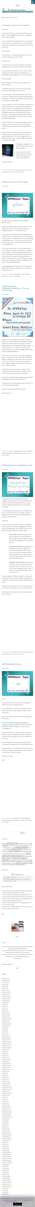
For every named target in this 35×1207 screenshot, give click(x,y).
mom (29, 847)
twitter (18, 863)
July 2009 (4, 1142)
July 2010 (4, 1121)
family (11, 845)
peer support (14, 851)
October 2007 (5, 1184)
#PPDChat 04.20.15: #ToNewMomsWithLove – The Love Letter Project (15, 288)
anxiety (25, 843)
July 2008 (4, 1166)
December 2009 (6, 1132)
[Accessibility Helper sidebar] (33, 2)
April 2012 (4, 1079)
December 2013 (6, 1041)
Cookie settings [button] (24, 1201)
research (13, 861)
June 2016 (4, 984)
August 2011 (5, 1095)
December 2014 (6, 1018)
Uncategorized (17, 170)
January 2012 (5, 1085)
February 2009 (5, 1152)
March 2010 (5, 1128)
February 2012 (5, 1083)
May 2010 (4, 1124)
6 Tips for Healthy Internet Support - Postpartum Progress (16, 894)
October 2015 (5, 1000)
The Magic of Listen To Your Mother (16, 25)
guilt (14, 845)
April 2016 (4, 988)
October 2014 (5, 1022)
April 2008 (4, 1172)
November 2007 (6, 1182)
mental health (8, 820)
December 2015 (6, 996)
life (5, 847)
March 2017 (5, 978)
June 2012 (4, 1075)
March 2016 (5, 990)
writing (23, 864)
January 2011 (5, 1109)
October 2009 (5, 1136)
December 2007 (6, 1180)
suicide (3, 863)
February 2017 (5, 980)
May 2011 (4, 1101)
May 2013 (4, 1053)
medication (11, 847)
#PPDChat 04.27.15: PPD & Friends (15, 182)
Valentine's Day (5, 864)
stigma (30, 861)
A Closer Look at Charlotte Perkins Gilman (14, 892)
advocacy (21, 843)
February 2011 (5, 1107)
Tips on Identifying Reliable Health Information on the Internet (17, 896)
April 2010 (4, 1126)
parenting (5, 851)
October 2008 (5, 1160)
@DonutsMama (8, 266)
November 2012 (6, 1065)
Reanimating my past (13, 908)
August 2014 (5, 1025)
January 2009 (5, 1154)
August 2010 (5, 1119)
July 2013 (4, 1051)
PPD (13, 820)
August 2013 (5, 1049)
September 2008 (6, 1162)
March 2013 (5, 1057)
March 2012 (5, 1081)
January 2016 (5, 994)
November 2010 (6, 1113)
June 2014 (4, 1029)
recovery (8, 861)
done (3, 820)
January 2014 (5, 1039)
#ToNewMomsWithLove (8, 453)
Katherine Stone (25, 845)
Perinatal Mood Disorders (19, 853)
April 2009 (4, 1148)
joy (21, 845)
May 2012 (4, 1077)
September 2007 (6, 1186)
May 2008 (4, 1170)
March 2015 (5, 1012)
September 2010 (6, 1117)
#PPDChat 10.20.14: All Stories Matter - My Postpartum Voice (16, 898)
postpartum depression (16, 854)
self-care (19, 861)
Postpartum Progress (15, 860)
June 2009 (4, 1144)
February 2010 (5, 1130)
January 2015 (5, 1016)
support (8, 863)
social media (25, 861)
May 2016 (4, 986)
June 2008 (4, 1168)
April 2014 (4, 1033)
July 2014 (4, 1027)
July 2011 (4, 1097)
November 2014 (6, 1020)
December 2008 (6, 1156)
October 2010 (5, 1115)
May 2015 (4, 1008)
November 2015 (6, 998)
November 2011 (6, 1089)
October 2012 (5, 1067)
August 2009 (5, 1140)
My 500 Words (26, 849)
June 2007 (4, 1192)
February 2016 (5, 992)
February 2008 (5, 1176)
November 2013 (6, 1043)
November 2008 (6, 1158)
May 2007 (4, 1194)
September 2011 (6, 1093)
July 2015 (4, 1004)
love (7, 847)
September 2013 (6, 1047)
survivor (13, 863)
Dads (28, 843)
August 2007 (5, 1188)
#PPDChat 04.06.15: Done (11, 664)
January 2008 (5, 1178)
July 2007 (4, 1190)
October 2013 (5, 1045)
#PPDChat (16, 274)
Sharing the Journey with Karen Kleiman (11, 900)
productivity (18, 820)
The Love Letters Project (20, 453)
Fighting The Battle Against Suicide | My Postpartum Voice (16, 902)
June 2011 (4, 1099)
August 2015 (5, 1002)
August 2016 (5, 982)
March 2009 (5, 1150)
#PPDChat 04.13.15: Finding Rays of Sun (17, 465)
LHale (22, 172)
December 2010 (6, 1111)
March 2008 (5, 1174)
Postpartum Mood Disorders (14, 859)
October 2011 (5, 1091)
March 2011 (5, 1105)
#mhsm (4, 843)
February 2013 (5, 1059)
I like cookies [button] (17, 1204)
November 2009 (6, 1134)
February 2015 (5, 1014)
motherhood (16, 849)
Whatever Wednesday (15, 864)
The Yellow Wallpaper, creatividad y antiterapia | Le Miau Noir (17, 890)
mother (7, 849)
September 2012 (6, 1069)
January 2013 (5, 1061)
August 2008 (5, 1164)
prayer (27, 860)
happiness (18, 845)
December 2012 (6, 1063)
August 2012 (5, 1071)
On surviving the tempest (8, 904)
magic (10, 172)
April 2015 (4, 1010)
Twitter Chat (5, 276)
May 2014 (4, 1031)
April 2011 (4, 1103)
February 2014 (5, 1037)
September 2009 (6, 1138)
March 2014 (5, 1035)
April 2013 (4, 1055)
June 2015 (4, 1006)
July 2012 (4, 1073)
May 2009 (4, 1146)
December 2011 (6, 1087)
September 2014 (6, 1024)
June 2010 (4, 1123)
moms (3, 849)
